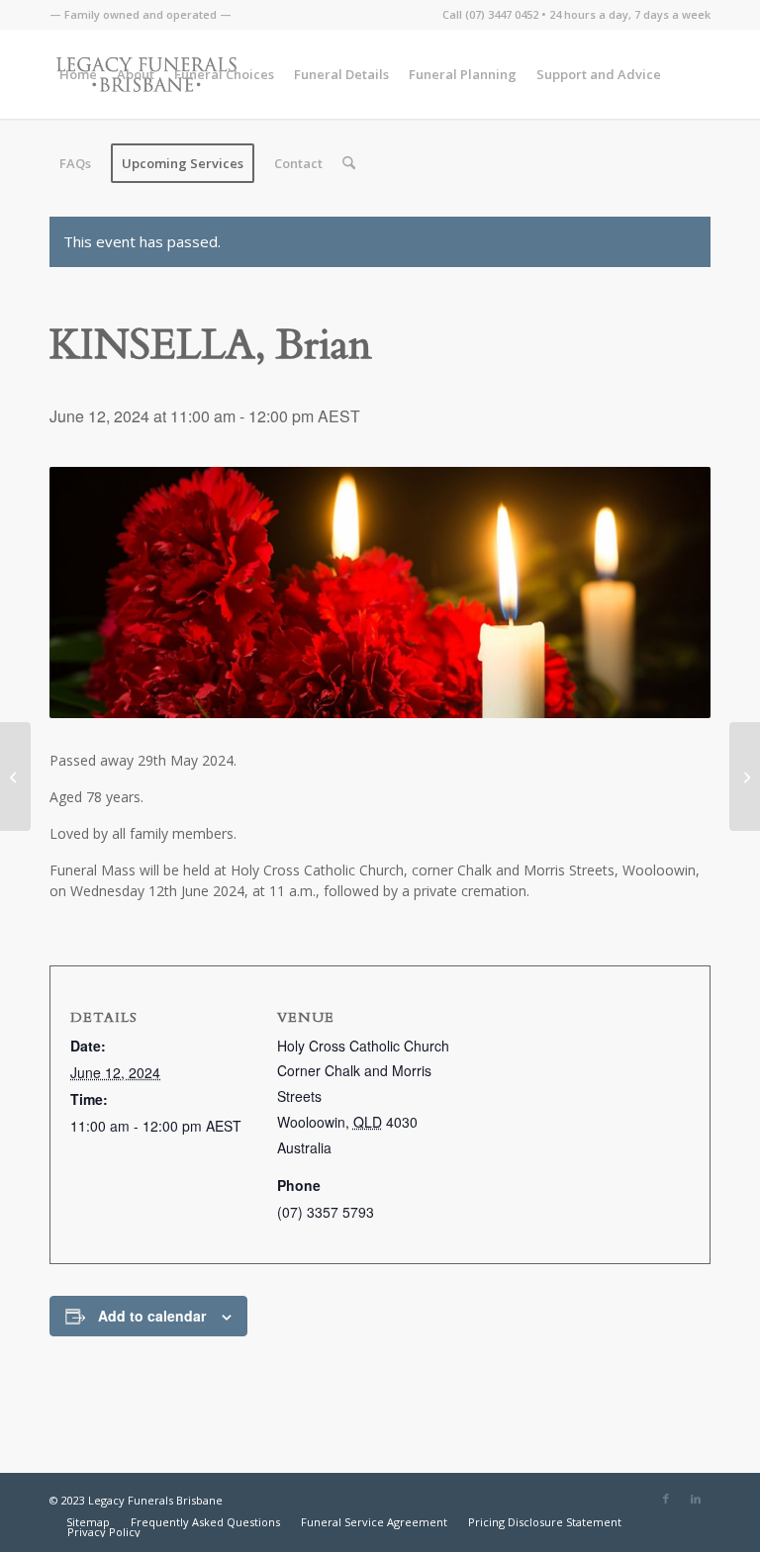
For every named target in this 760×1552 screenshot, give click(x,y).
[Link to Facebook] (666, 1498)
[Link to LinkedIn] (696, 1498)
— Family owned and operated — (140, 14)
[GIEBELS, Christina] (15, 776)
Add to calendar (152, 1315)
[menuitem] (140, 15)
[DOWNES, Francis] (744, 776)
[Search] (348, 163)
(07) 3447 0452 (501, 14)
